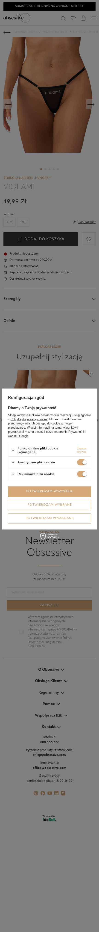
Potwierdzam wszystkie (49, 491)
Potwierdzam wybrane (49, 505)
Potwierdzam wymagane (50, 518)
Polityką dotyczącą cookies (29, 419)
